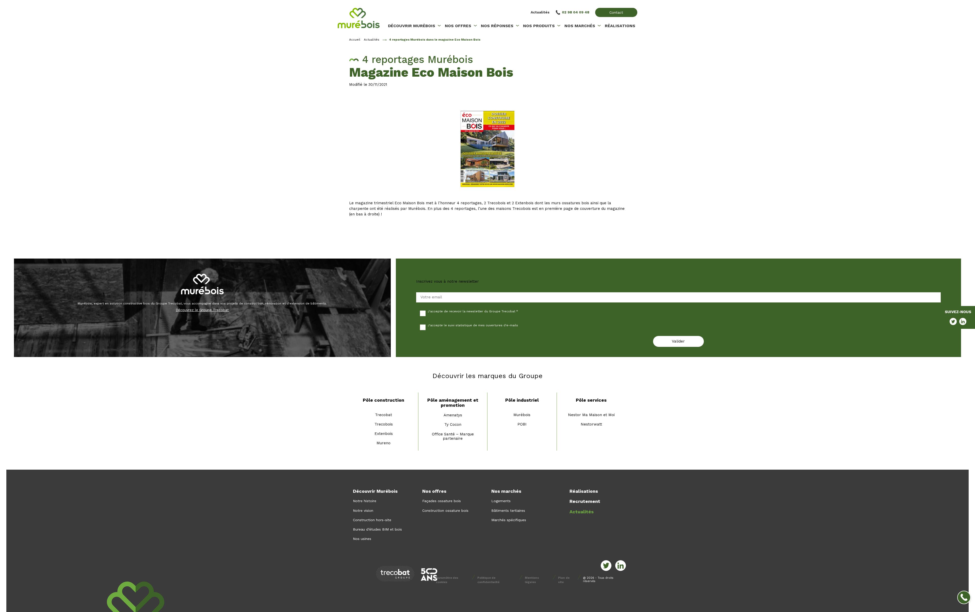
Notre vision (363, 510)
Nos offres (434, 491)
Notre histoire (364, 501)
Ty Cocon (452, 424)
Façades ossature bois (441, 501)
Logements (501, 501)
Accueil (354, 39)
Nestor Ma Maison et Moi (591, 415)
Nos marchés (506, 491)
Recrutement (585, 501)
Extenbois (384, 433)
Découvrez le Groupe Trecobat (202, 310)
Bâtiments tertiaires (508, 510)
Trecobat (383, 415)
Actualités (540, 12)
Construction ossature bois (445, 510)
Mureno (384, 443)
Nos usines (362, 539)
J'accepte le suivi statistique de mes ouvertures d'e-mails (473, 325)
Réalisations (584, 491)
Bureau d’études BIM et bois (377, 529)
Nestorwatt (591, 424)
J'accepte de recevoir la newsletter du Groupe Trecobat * (473, 311)
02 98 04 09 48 (575, 12)
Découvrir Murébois (375, 491)
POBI (522, 424)
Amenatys (453, 415)
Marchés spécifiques (508, 520)
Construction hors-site (372, 520)
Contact (616, 12)
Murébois (521, 415)
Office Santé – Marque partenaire (453, 436)
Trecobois (384, 424)
